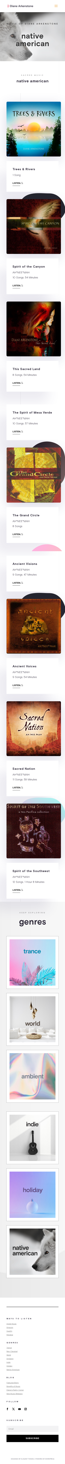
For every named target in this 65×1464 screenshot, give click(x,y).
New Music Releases (14, 1394)
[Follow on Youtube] (19, 1409)
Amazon (9, 1327)
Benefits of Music (13, 1386)
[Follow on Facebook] (7, 1409)
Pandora (9, 1335)
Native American (13, 1370)
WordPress (49, 1459)
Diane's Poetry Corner (15, 1390)
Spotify (9, 1331)
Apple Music (11, 1324)
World (8, 1355)
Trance (9, 1348)
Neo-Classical (12, 1351)
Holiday (9, 1366)
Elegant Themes (27, 1459)
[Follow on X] (13, 1409)
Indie (8, 1362)
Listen (16, 183)
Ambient (9, 1359)
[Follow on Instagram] (25, 1409)
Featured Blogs (12, 1383)
